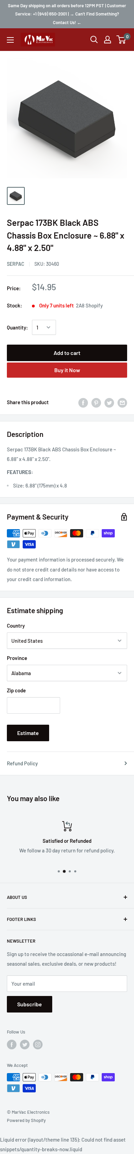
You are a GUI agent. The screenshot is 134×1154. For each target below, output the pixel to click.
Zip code (16, 690)
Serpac (15, 264)
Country (16, 625)
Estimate (28, 733)
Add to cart (67, 352)
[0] (121, 39)
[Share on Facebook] (83, 402)
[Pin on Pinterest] (96, 402)
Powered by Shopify (26, 1120)
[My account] (107, 39)
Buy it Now (67, 370)
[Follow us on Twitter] (25, 1044)
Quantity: (17, 327)
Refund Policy (22, 763)
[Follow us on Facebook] (11, 1044)
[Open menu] (10, 40)
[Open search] (94, 39)
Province (17, 658)
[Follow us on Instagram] (38, 1044)
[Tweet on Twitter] (109, 402)
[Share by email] (122, 402)
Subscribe (29, 1004)
